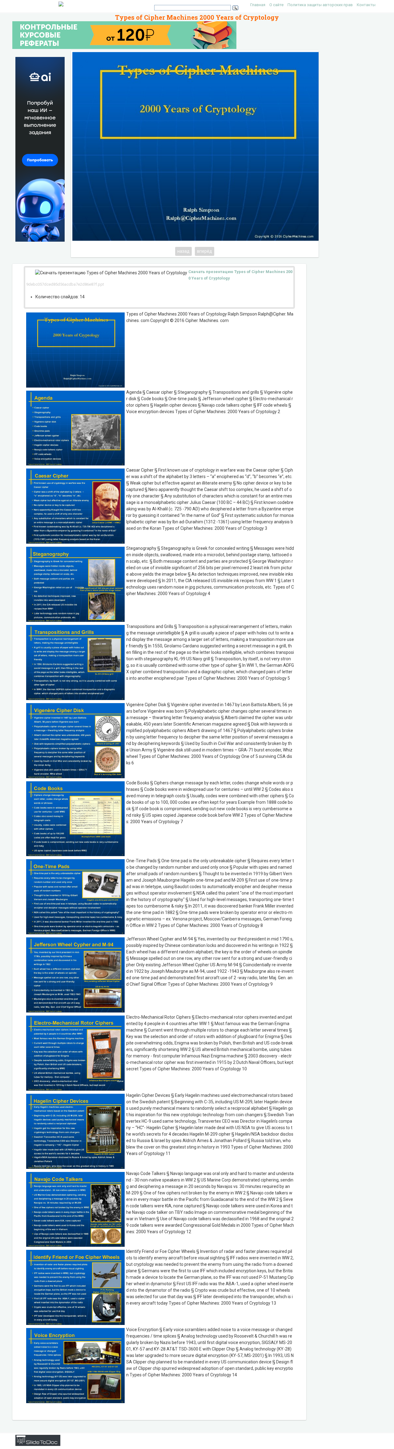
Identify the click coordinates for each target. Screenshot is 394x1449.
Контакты (366, 4)
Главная (257, 4)
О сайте (276, 4)
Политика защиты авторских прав (320, 4)
